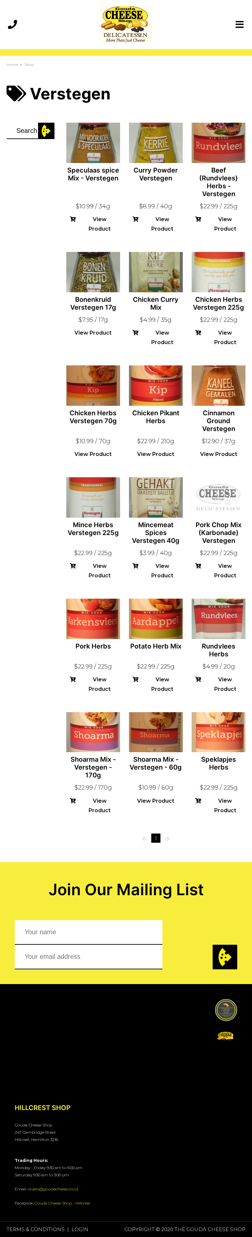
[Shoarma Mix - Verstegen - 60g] (156, 731)
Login (80, 1229)
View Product (100, 224)
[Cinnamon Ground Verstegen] (218, 385)
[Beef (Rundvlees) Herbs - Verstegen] (218, 142)
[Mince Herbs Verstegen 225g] (93, 497)
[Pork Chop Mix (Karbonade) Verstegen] (218, 497)
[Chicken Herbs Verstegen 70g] (93, 385)
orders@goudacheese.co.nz (53, 1188)
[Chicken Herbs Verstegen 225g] (218, 271)
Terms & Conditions (36, 1229)
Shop (29, 64)
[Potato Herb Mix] (156, 618)
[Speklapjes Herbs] (218, 731)
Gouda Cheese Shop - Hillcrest (62, 1203)
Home (12, 64)
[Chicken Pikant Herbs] (156, 385)
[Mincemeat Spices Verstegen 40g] (156, 497)
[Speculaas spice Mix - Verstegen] (93, 142)
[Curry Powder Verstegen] (156, 142)
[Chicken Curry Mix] (156, 271)
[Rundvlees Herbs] (218, 618)
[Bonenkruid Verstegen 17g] (93, 271)
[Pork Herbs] (93, 618)
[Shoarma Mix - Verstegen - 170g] (93, 731)
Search (46, 131)
